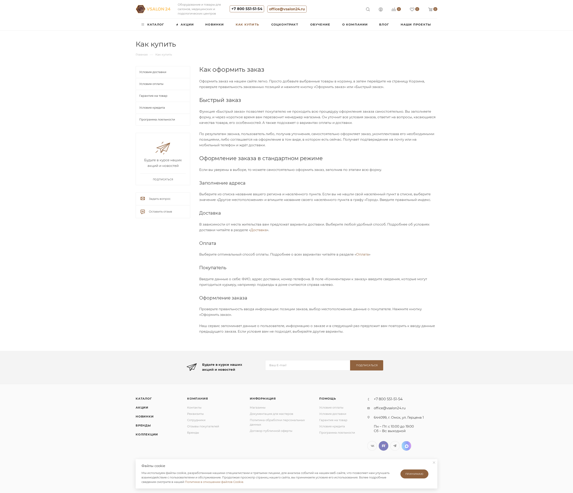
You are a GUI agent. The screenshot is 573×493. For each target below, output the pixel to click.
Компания (197, 398)
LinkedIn (406, 446)
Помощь (327, 398)
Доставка (258, 230)
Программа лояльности (337, 432)
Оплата (362, 254)
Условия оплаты (331, 407)
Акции (142, 407)
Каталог (144, 398)
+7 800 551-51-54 (246, 9)
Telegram (395, 446)
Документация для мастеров (271, 413)
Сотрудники (196, 420)
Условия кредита (332, 426)
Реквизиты (195, 413)
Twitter (383, 446)
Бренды (143, 425)
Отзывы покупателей (203, 426)
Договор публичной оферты (271, 431)
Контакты (194, 407)
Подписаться (367, 365)
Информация (263, 398)
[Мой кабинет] (381, 10)
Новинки (145, 416)
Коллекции (147, 434)
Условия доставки (332, 413)
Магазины (257, 407)
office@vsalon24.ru (287, 9)
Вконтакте (372, 446)
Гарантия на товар (333, 420)
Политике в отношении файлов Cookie (214, 482)
